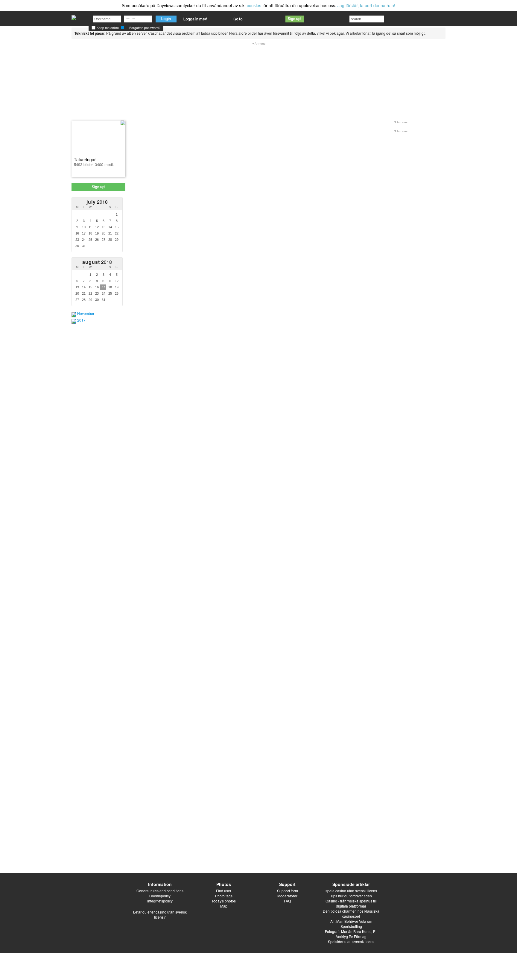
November (85, 313)
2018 (97, 201)
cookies (254, 5)
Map (223, 905)
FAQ (287, 900)
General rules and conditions (159, 890)
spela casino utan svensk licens (351, 890)
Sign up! (294, 19)
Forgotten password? (144, 27)
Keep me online (107, 27)
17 (103, 287)
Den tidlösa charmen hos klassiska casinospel (351, 913)
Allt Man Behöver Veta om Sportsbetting (351, 924)
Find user (223, 890)
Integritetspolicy (160, 900)
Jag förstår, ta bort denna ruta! (366, 5)
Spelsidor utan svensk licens (351, 941)
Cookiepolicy (160, 895)
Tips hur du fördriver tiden (351, 895)
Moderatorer (287, 895)
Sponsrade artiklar (351, 884)
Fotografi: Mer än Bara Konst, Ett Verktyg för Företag (351, 934)
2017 (81, 319)
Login (166, 19)
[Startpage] (74, 16)
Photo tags (223, 895)
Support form (287, 890)
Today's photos (224, 900)
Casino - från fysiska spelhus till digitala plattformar (351, 903)
